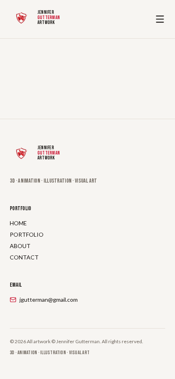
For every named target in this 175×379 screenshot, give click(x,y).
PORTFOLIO (27, 234)
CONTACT (24, 257)
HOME (18, 223)
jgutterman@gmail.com (49, 299)
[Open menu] (160, 19)
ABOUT (20, 245)
